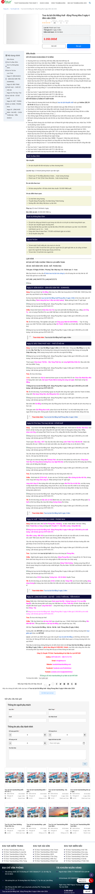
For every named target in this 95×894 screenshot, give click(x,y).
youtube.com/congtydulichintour (62, 672)
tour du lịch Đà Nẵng (65, 637)
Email (10, 716)
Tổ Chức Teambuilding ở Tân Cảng (46, 856)
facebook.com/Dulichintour (62, 668)
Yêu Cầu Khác (12, 748)
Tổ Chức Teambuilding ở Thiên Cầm (77, 861)
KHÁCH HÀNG (44, 3)
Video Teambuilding (58, 3)
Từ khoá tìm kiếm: (32, 678)
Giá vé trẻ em (11, 70)
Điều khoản (10, 59)
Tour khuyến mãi (14, 9)
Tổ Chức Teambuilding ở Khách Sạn (46, 861)
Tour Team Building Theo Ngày (25, 3)
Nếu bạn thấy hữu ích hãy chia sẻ (30, 684)
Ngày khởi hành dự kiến (55, 739)
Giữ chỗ (53, 46)
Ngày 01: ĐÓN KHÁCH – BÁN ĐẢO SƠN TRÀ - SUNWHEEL (14, 79)
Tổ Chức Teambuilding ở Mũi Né (14, 856)
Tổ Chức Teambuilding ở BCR (44, 854)
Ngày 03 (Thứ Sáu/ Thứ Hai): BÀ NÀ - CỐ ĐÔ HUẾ (14, 95)
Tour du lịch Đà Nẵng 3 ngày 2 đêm (55, 590)
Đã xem (61, 21)
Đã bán (67, 21)
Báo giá (78, 46)
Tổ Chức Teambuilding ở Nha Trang (15, 861)
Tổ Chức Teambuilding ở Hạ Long (76, 852)
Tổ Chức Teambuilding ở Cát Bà (75, 859)
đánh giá (54, 21)
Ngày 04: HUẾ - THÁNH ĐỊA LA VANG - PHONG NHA (14, 104)
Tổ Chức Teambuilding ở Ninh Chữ (15, 859)
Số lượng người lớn (14, 731)
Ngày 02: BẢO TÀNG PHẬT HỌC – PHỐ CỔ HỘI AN (13, 87)
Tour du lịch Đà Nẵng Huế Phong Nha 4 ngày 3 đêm (61, 417)
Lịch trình (10, 73)
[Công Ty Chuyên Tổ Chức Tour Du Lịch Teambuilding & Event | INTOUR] (6, 2)
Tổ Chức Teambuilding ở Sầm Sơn (76, 856)
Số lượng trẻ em (53, 731)
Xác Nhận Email (53, 716)
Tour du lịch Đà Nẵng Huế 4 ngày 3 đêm (57, 513)
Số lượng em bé (13, 739)
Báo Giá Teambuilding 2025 (77, 3)
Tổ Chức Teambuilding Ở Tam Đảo (76, 854)
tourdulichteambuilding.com (62, 664)
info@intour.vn (61, 661)
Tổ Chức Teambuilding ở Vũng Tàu (15, 854)
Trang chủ (5, 9)
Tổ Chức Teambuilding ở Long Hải (15, 852)
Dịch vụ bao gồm (12, 62)
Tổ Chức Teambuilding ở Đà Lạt (14, 850)
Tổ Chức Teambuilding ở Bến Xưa (45, 859)
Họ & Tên (11, 709)
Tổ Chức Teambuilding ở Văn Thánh (46, 850)
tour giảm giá (43, 678)
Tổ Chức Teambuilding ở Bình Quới (46, 852)
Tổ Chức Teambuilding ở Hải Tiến (76, 850)
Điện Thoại (52, 709)
